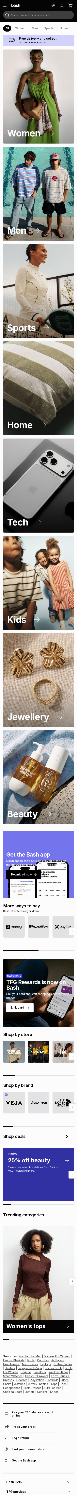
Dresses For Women (57, 1356)
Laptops (45, 1364)
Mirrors (32, 1384)
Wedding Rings (58, 1372)
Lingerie (26, 1372)
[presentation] (7, 28)
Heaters (10, 1368)
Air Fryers (57, 1360)
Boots (31, 1360)
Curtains (42, 1391)
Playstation (37, 1380)
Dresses (8, 1380)
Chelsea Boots (12, 1391)
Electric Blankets (13, 1360)
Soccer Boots (53, 1368)
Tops (54, 1384)
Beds (63, 1384)
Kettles (43, 1384)
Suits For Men (52, 1388)
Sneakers (40, 1372)
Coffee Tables (63, 1364)
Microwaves (30, 1364)
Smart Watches (13, 1376)
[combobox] (38, 15)
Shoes (54, 1391)
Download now (21, 874)
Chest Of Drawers (36, 1376)
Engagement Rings (30, 1368)
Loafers (30, 1391)
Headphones (11, 1388)
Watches (19, 1384)
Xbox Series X (60, 1376)
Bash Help (14, 1482)
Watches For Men (30, 1356)
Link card (17, 1007)
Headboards (11, 1364)
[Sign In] (62, 5)
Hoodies (21, 1380)
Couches (43, 1360)
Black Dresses (32, 1388)
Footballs (52, 1380)
